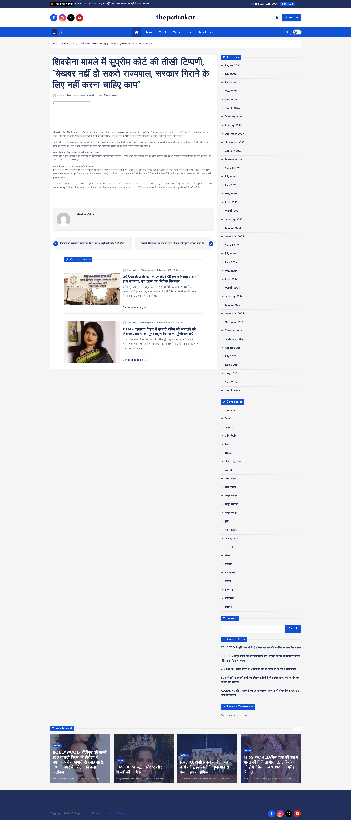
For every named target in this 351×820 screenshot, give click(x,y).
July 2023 (230, 356)
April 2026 (231, 100)
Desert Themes (116, 813)
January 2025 (233, 228)
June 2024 (231, 262)
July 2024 (231, 253)
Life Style (205, 32)
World (162, 32)
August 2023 (232, 348)
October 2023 (233, 330)
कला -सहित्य (231, 478)
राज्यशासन (230, 573)
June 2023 (231, 365)
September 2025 (235, 159)
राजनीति (228, 564)
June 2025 (231, 185)
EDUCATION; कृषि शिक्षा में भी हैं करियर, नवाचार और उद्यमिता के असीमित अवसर (261, 647)
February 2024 (234, 296)
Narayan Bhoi (133, 270)
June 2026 (231, 82)
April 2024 (231, 279)
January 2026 (233, 125)
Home (148, 32)
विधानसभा (229, 598)
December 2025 (234, 134)
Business (230, 410)
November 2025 (234, 142)
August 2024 (232, 245)
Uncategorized (79, 95)
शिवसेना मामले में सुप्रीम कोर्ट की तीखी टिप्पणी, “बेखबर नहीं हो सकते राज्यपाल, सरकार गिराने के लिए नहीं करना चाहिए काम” (108, 44)
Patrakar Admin (64, 95)
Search (232, 618)
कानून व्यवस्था (231, 495)
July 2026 (231, 74)
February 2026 (234, 117)
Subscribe (291, 17)
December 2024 (234, 236)
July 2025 (230, 176)
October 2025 (233, 151)
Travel (228, 453)
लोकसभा (229, 590)
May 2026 (231, 91)
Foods (228, 418)
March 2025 (232, 211)
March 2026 (232, 108)
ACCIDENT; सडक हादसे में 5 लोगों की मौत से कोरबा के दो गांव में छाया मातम (258, 669)
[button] (295, 729)
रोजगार (228, 581)
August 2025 (232, 168)
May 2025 (231, 194)
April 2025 (231, 202)
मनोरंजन (229, 547)
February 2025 (234, 219)
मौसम (227, 555)
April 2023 (231, 382)
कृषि (226, 521)
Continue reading (133, 307)
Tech (190, 32)
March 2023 (232, 390)
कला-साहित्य (230, 487)
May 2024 (231, 271)
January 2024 (233, 305)
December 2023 (234, 313)
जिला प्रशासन (231, 538)
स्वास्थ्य (228, 607)
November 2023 (234, 322)
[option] (80, 758)
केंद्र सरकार (231, 530)
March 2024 (232, 288)
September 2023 (235, 339)
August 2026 (232, 65)
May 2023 (231, 373)
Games (229, 427)
